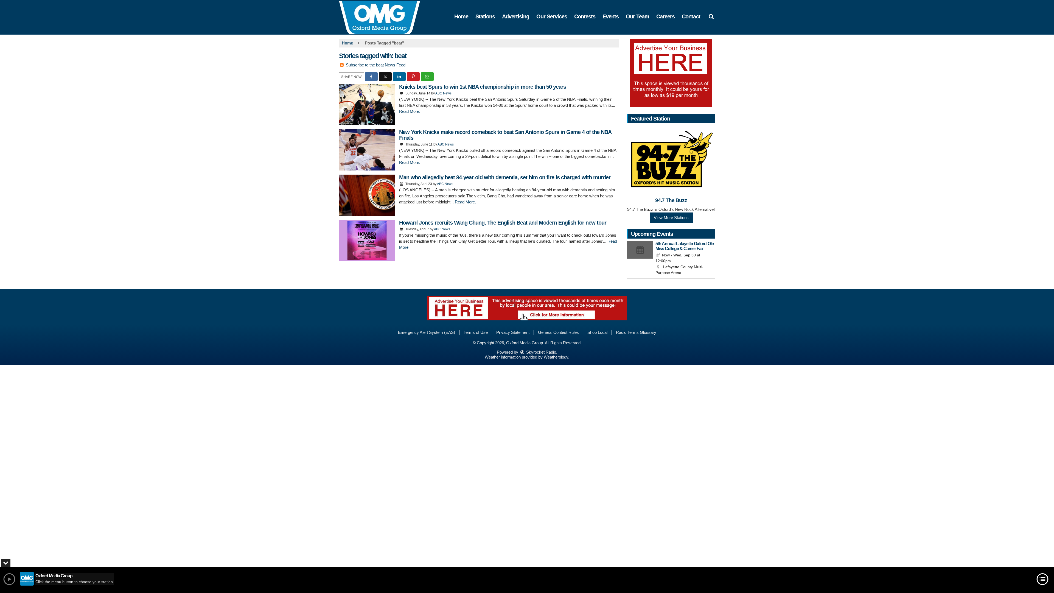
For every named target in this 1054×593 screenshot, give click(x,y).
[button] (711, 16)
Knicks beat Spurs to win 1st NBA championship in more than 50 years (482, 87)
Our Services (551, 16)
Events (610, 16)
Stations (485, 16)
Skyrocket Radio (540, 352)
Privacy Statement (512, 332)
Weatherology (556, 357)
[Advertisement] (671, 73)
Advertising (515, 16)
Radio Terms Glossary (636, 332)
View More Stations (671, 217)
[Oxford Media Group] (383, 17)
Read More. (409, 111)
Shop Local (597, 332)
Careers (665, 16)
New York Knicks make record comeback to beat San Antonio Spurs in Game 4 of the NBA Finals (505, 135)
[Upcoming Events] (640, 258)
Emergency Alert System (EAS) (426, 332)
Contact (691, 16)
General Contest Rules (558, 332)
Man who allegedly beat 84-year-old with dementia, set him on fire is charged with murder (504, 177)
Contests (584, 16)
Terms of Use (476, 332)
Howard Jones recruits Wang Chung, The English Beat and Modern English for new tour (502, 223)
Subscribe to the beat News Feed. (376, 65)
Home (461, 16)
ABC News (443, 93)
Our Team (637, 16)
